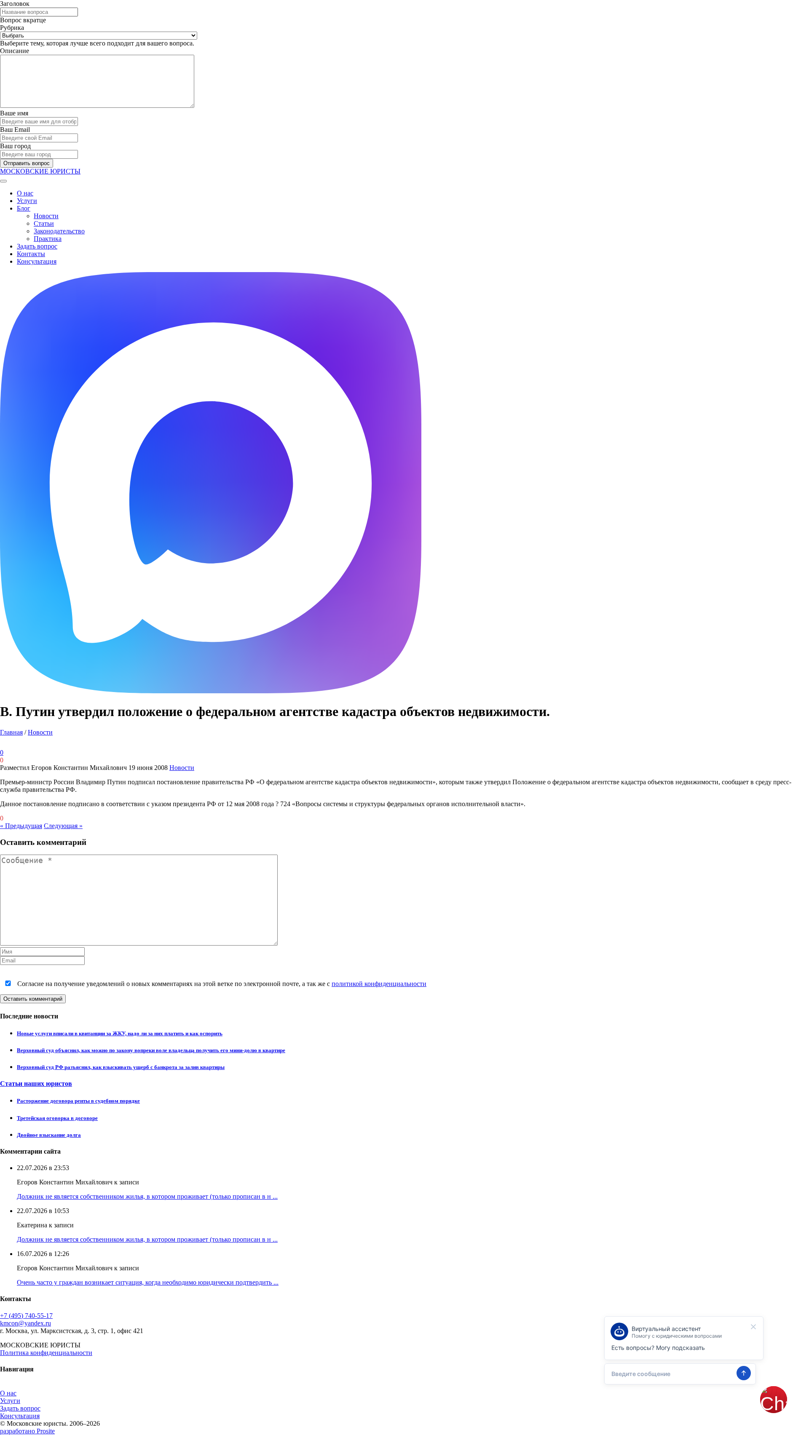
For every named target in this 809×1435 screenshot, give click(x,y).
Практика (48, 238)
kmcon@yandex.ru (25, 1323)
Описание (14, 50)
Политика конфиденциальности (46, 1352)
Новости (46, 215)
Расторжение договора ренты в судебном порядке (78, 1101)
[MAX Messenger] (210, 691)
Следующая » (63, 825)
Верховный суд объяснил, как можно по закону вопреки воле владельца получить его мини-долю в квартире (151, 1050)
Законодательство (59, 231)
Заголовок (14, 3)
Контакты (31, 253)
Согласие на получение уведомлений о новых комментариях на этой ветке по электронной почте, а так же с (221, 983)
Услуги (27, 200)
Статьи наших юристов (36, 1083)
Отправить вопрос (26, 163)
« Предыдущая (21, 825)
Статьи (44, 223)
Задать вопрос (37, 246)
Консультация (36, 261)
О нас (25, 193)
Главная (11, 732)
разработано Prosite (27, 1431)
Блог (23, 208)
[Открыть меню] (3, 181)
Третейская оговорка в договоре (57, 1118)
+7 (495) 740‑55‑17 (26, 1315)
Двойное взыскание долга (49, 1135)
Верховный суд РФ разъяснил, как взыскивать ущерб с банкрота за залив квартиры (121, 1067)
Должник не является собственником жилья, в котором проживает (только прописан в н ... (147, 1196)
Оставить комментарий (32, 999)
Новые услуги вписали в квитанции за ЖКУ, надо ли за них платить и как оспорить (119, 1033)
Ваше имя (14, 113)
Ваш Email (15, 129)
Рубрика (12, 27)
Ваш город (15, 146)
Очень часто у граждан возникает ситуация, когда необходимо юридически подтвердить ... (148, 1282)
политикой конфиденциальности (379, 983)
